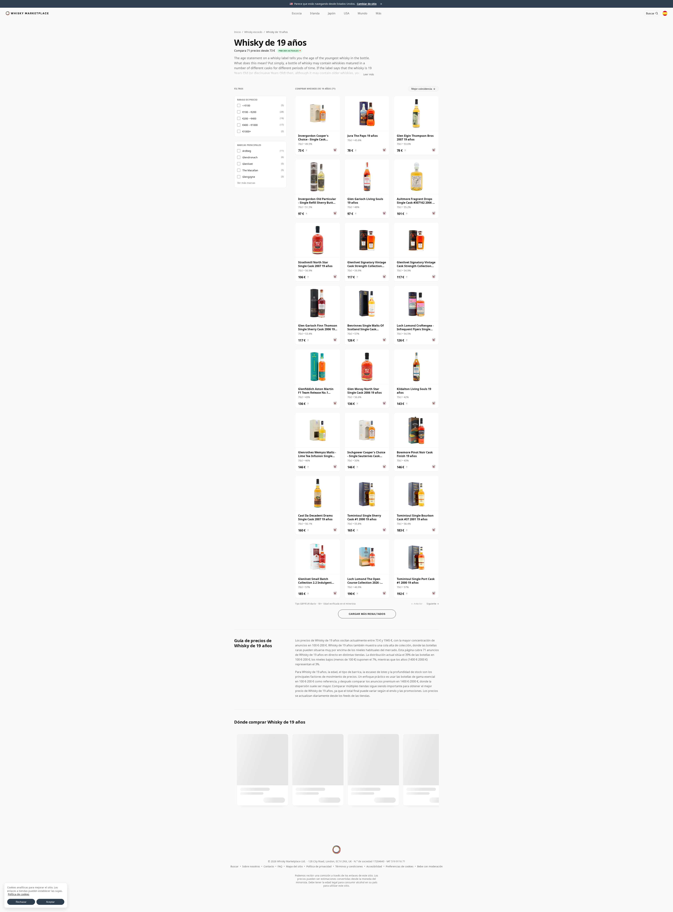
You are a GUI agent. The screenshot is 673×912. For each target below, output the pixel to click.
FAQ (280, 866)
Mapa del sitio (294, 866)
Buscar (234, 866)
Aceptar (50, 901)
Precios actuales (288, 50)
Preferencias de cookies (399, 866)
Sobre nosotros (251, 866)
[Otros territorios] (664, 13)
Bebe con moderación (430, 866)
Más (378, 13)
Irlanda (314, 13)
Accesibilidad (374, 866)
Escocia (297, 13)
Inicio (237, 32)
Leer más (368, 74)
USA (346, 13)
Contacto (269, 866)
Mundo (362, 13)
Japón (331, 13)
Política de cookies (18, 894)
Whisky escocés (253, 32)
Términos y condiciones (349, 866)
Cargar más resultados (367, 614)
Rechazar (21, 901)
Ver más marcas (246, 182)
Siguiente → (433, 603)
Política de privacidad (319, 866)
